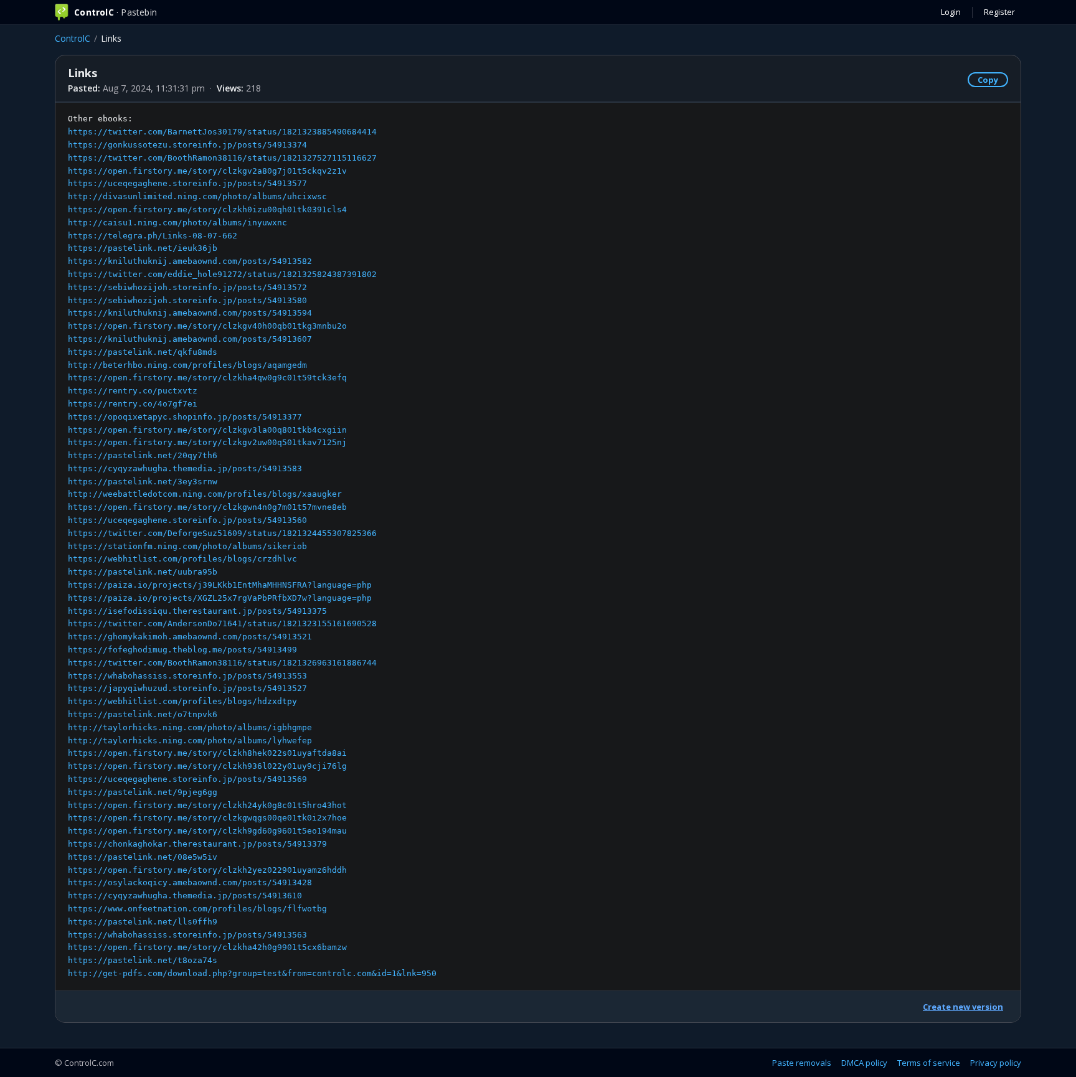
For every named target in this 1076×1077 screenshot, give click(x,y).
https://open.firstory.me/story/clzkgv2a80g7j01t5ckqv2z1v (207, 171)
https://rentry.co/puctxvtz (132, 390)
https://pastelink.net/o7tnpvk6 (142, 714)
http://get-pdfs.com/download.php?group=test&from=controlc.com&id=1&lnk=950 (252, 973)
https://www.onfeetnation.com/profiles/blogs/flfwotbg (197, 908)
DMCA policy (864, 1062)
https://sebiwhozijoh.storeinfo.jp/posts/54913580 (187, 300)
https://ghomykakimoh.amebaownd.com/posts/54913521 (190, 636)
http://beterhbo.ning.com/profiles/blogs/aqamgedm (187, 365)
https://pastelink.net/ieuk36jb (142, 248)
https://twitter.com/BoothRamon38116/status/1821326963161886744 (222, 662)
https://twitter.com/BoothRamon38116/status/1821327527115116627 (222, 157)
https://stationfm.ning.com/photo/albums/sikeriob (187, 546)
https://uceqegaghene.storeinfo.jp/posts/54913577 (187, 183)
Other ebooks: (252, 546)
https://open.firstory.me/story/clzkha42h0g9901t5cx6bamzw (207, 947)
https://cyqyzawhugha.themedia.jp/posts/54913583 (185, 468)
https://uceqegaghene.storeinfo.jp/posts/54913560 (187, 520)
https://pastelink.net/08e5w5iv (142, 857)
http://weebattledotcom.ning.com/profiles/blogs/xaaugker (205, 494)
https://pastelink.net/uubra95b (142, 571)
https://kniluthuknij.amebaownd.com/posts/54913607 (190, 339)
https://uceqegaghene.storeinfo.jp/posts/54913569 (187, 779)
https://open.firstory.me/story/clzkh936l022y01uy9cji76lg (207, 766)
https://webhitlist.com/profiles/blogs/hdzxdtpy (182, 701)
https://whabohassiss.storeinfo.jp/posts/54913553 (187, 675)
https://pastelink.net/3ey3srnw (142, 481)
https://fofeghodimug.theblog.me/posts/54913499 (182, 649)
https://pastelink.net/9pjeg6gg (142, 792)
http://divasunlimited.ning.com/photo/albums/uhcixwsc (197, 196)
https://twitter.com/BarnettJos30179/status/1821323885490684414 (222, 131)
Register (999, 11)
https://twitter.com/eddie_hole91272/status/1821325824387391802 (222, 274)
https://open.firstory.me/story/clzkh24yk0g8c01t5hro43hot (207, 805)
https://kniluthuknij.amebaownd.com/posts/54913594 (190, 312)
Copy (988, 79)
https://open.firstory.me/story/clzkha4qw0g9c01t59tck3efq (207, 377)
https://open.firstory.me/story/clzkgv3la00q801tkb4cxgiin (207, 430)
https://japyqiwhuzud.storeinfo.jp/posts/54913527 (187, 688)
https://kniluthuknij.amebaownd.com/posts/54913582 (190, 261)
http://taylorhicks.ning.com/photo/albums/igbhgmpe (190, 727)
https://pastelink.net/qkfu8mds (142, 352)
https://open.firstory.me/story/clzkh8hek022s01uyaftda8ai (207, 753)
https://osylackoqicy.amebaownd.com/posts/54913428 (190, 882)
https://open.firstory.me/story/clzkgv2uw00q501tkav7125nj (207, 442)
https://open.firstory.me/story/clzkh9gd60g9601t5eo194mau (207, 830)
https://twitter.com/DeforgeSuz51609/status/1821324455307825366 (222, 533)
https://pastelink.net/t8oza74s (142, 960)
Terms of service (928, 1062)
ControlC (72, 38)
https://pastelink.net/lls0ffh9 (142, 921)
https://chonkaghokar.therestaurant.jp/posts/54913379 (197, 844)
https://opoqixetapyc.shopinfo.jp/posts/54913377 (185, 416)
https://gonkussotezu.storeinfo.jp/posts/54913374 (187, 144)
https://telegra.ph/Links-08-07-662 (152, 235)
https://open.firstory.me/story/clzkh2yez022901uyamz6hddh (207, 870)
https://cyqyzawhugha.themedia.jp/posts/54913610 (185, 895)
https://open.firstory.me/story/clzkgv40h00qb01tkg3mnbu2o (207, 326)
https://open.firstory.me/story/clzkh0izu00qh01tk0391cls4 (207, 209)
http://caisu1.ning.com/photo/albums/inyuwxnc (177, 222)
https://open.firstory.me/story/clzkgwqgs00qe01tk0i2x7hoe (207, 817)
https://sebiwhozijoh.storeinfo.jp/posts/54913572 (187, 287)
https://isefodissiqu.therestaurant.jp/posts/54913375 (197, 611)
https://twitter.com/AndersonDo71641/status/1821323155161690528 (222, 623)
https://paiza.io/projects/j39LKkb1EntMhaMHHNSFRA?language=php (220, 585)
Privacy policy (995, 1062)
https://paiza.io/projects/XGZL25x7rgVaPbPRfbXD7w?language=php (220, 598)
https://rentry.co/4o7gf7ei (132, 403)
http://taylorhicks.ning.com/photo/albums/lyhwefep (190, 740)
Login (951, 11)
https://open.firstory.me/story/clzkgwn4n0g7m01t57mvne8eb (207, 507)
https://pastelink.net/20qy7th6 (142, 455)
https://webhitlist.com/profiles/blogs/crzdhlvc (182, 558)
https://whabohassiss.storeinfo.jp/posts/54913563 (187, 934)
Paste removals (801, 1062)
